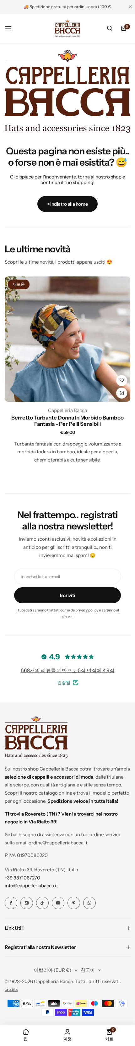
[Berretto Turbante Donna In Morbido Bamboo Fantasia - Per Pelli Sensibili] (67, 339)
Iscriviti (67, 595)
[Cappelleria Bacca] (67, 28)
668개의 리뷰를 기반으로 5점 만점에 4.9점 (68, 670)
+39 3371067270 (22, 878)
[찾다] (109, 28)
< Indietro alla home (67, 204)
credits (11, 989)
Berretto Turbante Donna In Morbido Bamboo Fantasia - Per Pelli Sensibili (67, 421)
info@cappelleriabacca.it (31, 886)
